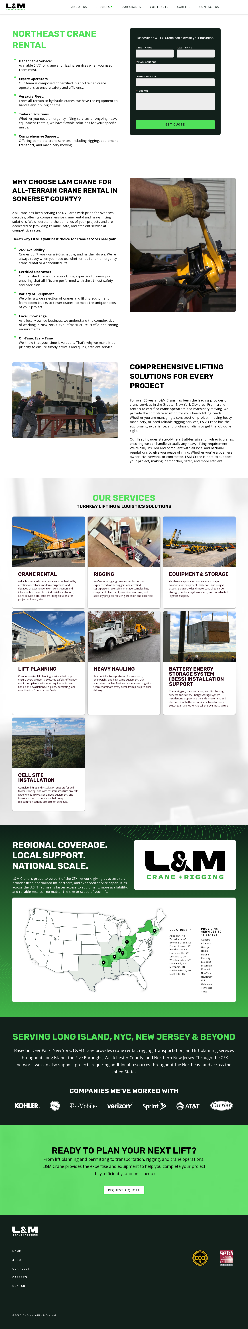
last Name (184, 47)
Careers (19, 1277)
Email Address (146, 62)
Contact (19, 1286)
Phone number (146, 76)
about (17, 1260)
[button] (104, 7)
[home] (15, 7)
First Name (144, 47)
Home (16, 1251)
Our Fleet (21, 1268)
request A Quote (124, 1190)
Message (142, 91)
